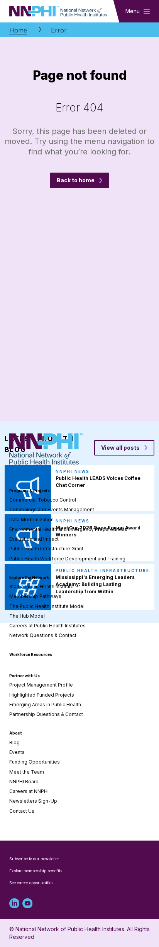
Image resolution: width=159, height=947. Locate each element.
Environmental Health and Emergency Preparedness (68, 529)
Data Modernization (31, 519)
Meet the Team (26, 772)
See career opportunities (31, 882)
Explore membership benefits (35, 870)
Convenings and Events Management (51, 509)
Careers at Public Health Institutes (47, 625)
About (15, 733)
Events (17, 752)
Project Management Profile (41, 685)
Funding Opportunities (34, 762)
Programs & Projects (29, 490)
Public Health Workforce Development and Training (67, 559)
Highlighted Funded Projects (41, 695)
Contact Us (21, 811)
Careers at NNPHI (29, 791)
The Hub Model (27, 616)
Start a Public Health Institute (41, 586)
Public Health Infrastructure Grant (46, 548)
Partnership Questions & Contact (46, 714)
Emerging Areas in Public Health (45, 704)
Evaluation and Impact (34, 539)
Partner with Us (24, 675)
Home (18, 30)
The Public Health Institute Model (47, 606)
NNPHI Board (24, 781)
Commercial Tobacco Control (42, 500)
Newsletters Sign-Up (33, 801)
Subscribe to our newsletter (34, 858)
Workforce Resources (30, 654)
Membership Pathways (35, 596)
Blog (14, 742)
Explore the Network (29, 577)
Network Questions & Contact (42, 635)
